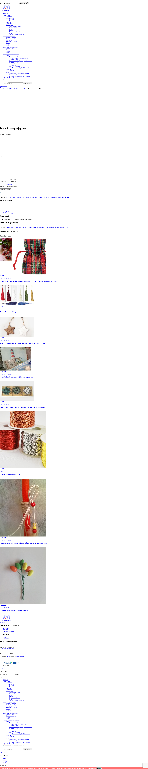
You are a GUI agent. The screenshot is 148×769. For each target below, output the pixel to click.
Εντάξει (99, 768)
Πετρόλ (51, 227)
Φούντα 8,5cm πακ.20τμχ (8, 312)
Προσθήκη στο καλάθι (5, 189)
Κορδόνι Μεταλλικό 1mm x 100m (10, 474)
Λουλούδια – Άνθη (10, 38)
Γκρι (17, 227)
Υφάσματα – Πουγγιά (11, 41)
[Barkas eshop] (6, 11)
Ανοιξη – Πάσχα (10, 18)
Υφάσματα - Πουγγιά (23, 88)
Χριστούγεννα (9, 25)
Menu (4, 760)
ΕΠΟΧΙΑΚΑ (6, 15)
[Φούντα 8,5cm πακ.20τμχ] (17, 304)
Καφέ (19, 227)
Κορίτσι (14, 65)
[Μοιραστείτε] (3, 765)
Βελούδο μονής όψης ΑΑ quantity (8, 186)
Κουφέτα (8, 69)
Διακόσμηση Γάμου (14, 74)
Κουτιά (8, 51)
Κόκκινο (24, 227)
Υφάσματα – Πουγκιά (14, 32)
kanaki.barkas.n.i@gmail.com (7, 648)
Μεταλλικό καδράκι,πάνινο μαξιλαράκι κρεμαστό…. (16, 377)
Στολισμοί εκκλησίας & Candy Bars (21, 68)
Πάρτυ (7, 45)
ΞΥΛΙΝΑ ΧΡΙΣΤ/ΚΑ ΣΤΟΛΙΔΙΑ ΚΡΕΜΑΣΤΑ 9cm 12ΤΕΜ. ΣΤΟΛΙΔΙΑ (22, 407)
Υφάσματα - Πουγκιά (56, 197)
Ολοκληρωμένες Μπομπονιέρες (20, 58)
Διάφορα (8, 43)
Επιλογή (2, 308)
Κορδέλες (11, 33)
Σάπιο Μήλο (61, 227)
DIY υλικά (15, 59)
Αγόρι (13, 63)
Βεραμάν (13, 227)
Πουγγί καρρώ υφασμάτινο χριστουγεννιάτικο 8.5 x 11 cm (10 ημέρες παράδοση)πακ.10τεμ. (29, 281)
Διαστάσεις (3, 181)
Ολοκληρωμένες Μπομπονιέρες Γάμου (19, 73)
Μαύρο (34, 227)
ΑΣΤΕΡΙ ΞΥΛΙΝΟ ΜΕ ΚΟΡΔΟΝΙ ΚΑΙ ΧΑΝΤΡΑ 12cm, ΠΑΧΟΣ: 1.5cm (22, 343)
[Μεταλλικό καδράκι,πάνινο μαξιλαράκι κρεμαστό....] (15, 370)
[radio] (13, 138)
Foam (10, 29)
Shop (4, 88)
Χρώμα (3, 156)
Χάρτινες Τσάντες (10, 48)
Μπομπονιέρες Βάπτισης (15, 56)
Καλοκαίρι (8, 22)
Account (5, 761)
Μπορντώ (42, 227)
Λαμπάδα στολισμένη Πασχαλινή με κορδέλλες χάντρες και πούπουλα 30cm (23, 543)
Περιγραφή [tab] (6, 211)
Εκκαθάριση (9, 184)
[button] (1, 1)
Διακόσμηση (9, 40)
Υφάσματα (11, 20)
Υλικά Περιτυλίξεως (11, 50)
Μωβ (47, 227)
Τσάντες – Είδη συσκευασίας (16, 34)
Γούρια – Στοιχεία (13, 27)
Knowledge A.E (20, 656)
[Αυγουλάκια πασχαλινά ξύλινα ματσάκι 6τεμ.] (23, 603)
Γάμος (7, 72)
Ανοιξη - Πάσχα (10, 197)
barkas (8, 656)
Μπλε (38, 227)
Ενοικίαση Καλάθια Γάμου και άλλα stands (19, 76)
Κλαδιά (11, 30)
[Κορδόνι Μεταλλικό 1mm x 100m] (23, 467)
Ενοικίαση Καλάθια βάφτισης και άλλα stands (20, 61)
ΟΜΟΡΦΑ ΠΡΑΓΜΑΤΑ (9, 36)
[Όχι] (101, 768)
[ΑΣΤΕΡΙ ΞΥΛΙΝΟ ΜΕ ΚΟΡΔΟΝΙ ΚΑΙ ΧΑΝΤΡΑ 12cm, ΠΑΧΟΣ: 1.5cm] (17, 336)
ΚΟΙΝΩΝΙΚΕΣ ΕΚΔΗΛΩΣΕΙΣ (11, 54)
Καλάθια (8, 52)
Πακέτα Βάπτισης (13, 62)
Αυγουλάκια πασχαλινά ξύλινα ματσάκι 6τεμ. (14, 610)
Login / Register (4, 752)
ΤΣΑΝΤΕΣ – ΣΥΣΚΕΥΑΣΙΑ (10, 47)
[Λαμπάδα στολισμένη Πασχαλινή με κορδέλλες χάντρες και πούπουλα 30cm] (23, 536)
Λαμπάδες (11, 19)
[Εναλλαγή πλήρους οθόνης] (2, 765)
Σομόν (66, 227)
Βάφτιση (8, 55)
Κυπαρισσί (29, 227)
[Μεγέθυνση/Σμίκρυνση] (0, 765)
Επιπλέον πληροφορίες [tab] (8, 213)
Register (5, 86)
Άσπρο (8, 227)
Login (1, 86)
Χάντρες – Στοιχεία (11, 37)
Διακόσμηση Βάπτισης (14, 66)
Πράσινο (55, 227)
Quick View (3, 275)
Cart (4, 762)
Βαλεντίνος (9, 16)
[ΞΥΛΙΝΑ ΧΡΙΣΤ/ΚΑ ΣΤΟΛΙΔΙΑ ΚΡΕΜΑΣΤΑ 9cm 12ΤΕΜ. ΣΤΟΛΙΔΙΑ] (17, 400)
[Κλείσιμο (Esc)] (5, 765)
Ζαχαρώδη (11, 70)
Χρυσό (70, 227)
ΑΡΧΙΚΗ (5, 14)
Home (1, 88)
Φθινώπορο (9, 23)
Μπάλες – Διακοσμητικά (15, 26)
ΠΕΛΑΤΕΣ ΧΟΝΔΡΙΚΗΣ (9, 77)
